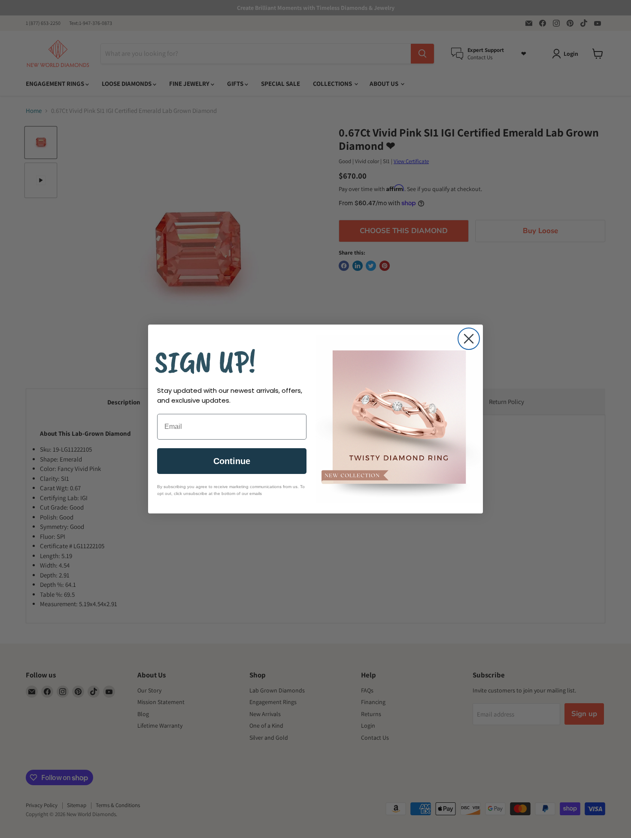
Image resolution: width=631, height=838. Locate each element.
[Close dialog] (468, 338)
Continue (231, 461)
